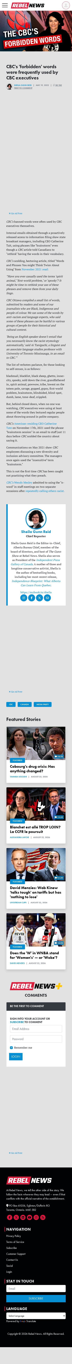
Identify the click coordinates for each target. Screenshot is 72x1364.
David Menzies (17, 963)
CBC (11, 704)
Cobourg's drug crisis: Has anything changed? (32, 768)
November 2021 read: (35, 269)
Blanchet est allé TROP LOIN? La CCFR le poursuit (35, 829)
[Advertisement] (36, 175)
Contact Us (12, 1260)
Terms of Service (15, 1242)
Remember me (23, 1047)
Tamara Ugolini (18, 776)
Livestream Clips (18, 902)
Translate (31, 1321)
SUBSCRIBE (17, 1022)
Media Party (43, 704)
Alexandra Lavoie (19, 837)
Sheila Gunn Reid (23, 85)
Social (9, 1266)
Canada (24, 704)
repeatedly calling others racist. (45, 491)
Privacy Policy (13, 1236)
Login (9, 1272)
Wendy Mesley (19, 482)
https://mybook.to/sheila (36, 592)
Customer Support (15, 1254)
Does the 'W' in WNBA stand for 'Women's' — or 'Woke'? (34, 955)
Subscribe (11, 1248)
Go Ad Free (16, 213)
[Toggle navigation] (5, 5)
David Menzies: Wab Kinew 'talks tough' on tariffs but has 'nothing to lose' (35, 892)
